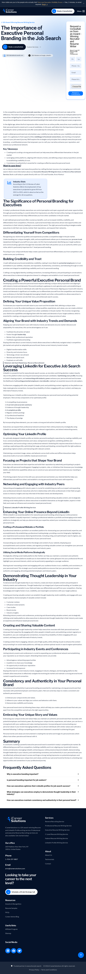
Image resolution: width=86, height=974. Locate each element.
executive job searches (32, 112)
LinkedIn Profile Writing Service (23, 507)
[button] (43, 774)
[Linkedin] (7, 950)
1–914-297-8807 (11, 859)
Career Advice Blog (12, 917)
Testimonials (49, 859)
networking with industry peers (38, 378)
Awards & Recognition (13, 904)
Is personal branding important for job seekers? (26, 780)
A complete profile (14, 410)
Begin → (45, 4)
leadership (22, 334)
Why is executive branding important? (22, 774)
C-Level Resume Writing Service (56, 834)
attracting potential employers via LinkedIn (32, 381)
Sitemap (8, 933)
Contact (48, 864)
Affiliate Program (11, 929)
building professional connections (48, 137)
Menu (79, 11)
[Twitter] (19, 950)
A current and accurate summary (19, 405)
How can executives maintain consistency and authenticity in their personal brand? (41, 800)
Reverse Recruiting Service (54, 821)
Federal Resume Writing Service (56, 838)
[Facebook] (13, 950)
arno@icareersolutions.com (15, 868)
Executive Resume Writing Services (47, 172)
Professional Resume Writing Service (58, 826)
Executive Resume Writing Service (57, 830)
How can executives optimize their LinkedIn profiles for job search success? (38, 786)
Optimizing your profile (66, 376)
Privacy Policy (34, 970)
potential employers (67, 263)
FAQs (7, 912)
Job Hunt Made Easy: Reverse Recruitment (27, 363)
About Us (48, 855)
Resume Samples (11, 908)
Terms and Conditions (49, 970)
